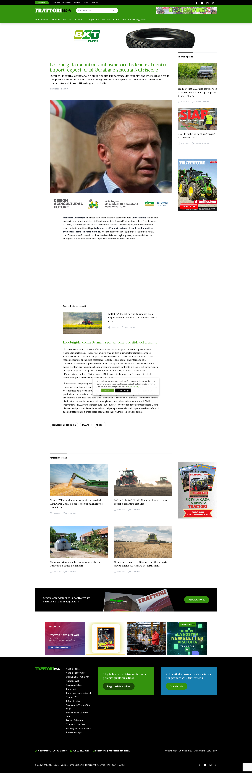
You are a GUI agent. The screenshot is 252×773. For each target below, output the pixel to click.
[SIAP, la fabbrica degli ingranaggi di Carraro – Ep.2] (197, 119)
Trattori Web (72, 697)
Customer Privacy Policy (205, 750)
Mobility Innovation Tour (78, 728)
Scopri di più (176, 686)
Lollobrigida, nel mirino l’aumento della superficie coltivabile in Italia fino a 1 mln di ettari (133, 317)
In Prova (79, 19)
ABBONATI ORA (197, 599)
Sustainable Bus (74, 685)
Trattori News (42, 19)
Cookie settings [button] (123, 390)
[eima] (111, 204)
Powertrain (71, 689)
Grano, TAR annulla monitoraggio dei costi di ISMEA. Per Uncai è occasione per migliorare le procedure (77, 504)
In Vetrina (197, 102)
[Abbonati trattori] (105, 638)
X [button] (154, 381)
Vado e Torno (73, 668)
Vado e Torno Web (75, 672)
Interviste (205, 143)
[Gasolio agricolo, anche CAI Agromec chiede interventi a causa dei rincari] (79, 542)
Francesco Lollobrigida (64, 424)
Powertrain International (78, 693)
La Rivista (76, 3)
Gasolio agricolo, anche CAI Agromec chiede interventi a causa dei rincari (75, 563)
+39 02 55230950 (80, 750)
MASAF (85, 424)
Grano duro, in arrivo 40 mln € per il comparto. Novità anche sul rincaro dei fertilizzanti (141, 563)
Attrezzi (106, 19)
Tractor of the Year (75, 724)
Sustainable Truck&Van (77, 676)
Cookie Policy (185, 750)
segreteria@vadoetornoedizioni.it (113, 750)
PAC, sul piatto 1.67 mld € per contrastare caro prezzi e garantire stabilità (140, 502)
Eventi (116, 19)
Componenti (93, 19)
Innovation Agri (74, 732)
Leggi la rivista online (118, 686)
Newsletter (66, 3)
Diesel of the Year (75, 720)
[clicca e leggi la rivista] (186, 10)
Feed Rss (94, 3)
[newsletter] (187, 638)
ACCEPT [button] (107, 390)
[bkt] (126, 36)
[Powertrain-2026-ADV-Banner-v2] (146, 638)
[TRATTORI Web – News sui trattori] (53, 10)
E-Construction (73, 701)
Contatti (85, 3)
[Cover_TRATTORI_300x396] (197, 185)
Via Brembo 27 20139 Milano (52, 750)
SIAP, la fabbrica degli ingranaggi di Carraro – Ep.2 (197, 135)
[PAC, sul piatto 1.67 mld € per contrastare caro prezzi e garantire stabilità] (143, 480)
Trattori (56, 19)
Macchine (67, 19)
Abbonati (42, 2)
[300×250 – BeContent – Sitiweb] (65, 638)
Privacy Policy (170, 750)
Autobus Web (73, 680)
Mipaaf (100, 424)
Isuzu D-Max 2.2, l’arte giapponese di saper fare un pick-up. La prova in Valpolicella (197, 92)
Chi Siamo (56, 3)
